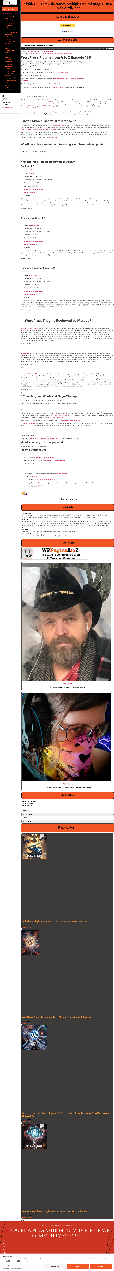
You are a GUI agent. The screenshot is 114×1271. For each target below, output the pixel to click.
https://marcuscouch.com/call (63, 112)
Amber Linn (68, 784)
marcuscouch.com (62, 473)
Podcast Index (58, 53)
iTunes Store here (26, 129)
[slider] (110, 48)
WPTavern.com (41, 483)
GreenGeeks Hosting (60, 415)
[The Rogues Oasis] (67, 803)
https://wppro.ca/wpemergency (54, 460)
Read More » (26, 927)
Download (44, 51)
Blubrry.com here (38, 129)
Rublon (31, 173)
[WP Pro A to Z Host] (67, 805)
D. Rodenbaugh (34, 275)
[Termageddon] (67, 515)
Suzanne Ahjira (34, 225)
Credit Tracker (25, 353)
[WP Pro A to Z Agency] (67, 801)
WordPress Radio (56, 87)
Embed (50, 51)
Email (66, 53)
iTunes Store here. (60, 84)
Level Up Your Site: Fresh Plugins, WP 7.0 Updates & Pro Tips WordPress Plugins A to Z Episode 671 (66, 1114)
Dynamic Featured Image (29, 328)
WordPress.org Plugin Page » (33, 189)
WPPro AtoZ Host (7, 107)
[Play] (23, 48)
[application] (67, 48)
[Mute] (107, 48)
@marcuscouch (34, 476)
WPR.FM (39, 486)
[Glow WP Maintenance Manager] (67, 535)
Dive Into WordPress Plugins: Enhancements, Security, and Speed (54, 1211)
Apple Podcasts (48, 53)
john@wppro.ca (52, 137)
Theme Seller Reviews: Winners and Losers (34, 155)
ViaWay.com (45, 438)
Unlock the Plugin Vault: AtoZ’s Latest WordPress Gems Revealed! (55, 921)
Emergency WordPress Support (31, 106)
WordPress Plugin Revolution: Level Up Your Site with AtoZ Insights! (56, 1017)
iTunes (29, 438)
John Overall (68, 683)
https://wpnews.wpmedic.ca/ (70, 420)
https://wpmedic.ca (59, 125)
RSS (70, 53)
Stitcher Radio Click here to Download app (65, 78)
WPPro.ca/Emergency (50, 106)
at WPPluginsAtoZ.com (60, 72)
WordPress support (55, 102)
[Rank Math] (67, 523)
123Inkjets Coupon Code (29, 423)
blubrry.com (36, 438)
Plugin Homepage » (30, 192)
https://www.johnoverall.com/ (45, 457)
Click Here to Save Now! (57, 417)
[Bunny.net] (67, 530)
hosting (94, 413)
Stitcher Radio (51, 129)
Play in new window (33, 51)
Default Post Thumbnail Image (30, 374)
